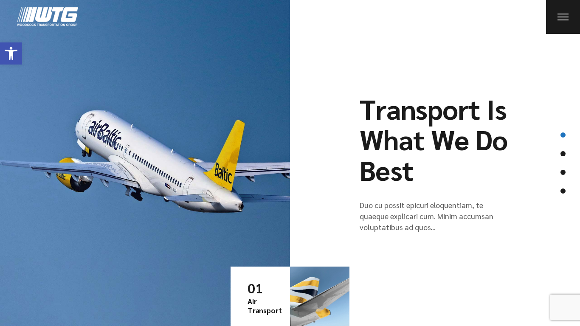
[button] (11, 53)
